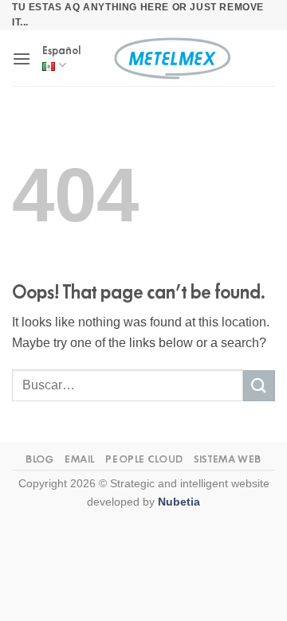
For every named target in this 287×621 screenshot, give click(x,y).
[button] (21, 58)
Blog (39, 459)
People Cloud (144, 459)
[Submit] (259, 385)
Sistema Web (227, 459)
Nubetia (179, 501)
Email (80, 459)
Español (61, 50)
